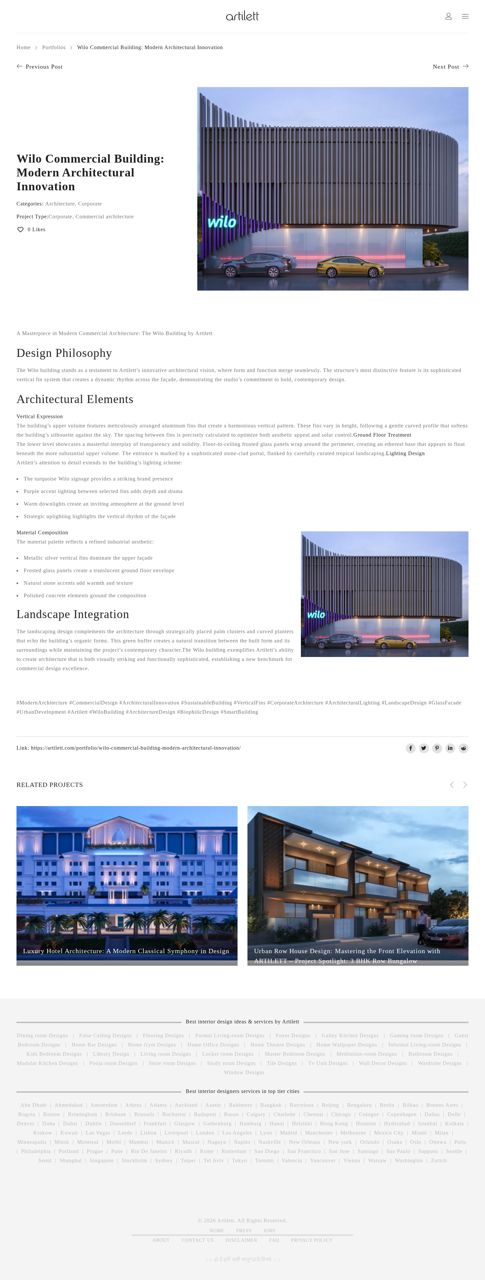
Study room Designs (231, 1063)
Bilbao (410, 1105)
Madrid (288, 1133)
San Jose (339, 1151)
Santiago (368, 1151)
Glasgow (184, 1123)
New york (340, 1142)
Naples (242, 1142)
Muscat (191, 1142)
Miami (419, 1133)
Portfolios (54, 47)
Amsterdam (103, 1105)
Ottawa (437, 1142)
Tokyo (239, 1160)
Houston (366, 1123)
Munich (165, 1142)
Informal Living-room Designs (424, 1044)
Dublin (93, 1123)
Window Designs (244, 1072)
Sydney (164, 1160)
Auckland (186, 1105)
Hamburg (251, 1123)
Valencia (292, 1160)
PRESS (244, 1230)
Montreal (88, 1142)
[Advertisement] (170, 1187)
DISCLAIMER (241, 1240)
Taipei (188, 1160)
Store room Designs (172, 1063)
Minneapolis (32, 1142)
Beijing (330, 1105)
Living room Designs (166, 1054)
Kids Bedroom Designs (54, 1054)
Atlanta (158, 1105)
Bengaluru (359, 1105)
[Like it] (227, 962)
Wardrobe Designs (440, 1063)
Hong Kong (334, 1123)
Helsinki (302, 1123)
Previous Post (44, 66)
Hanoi (277, 1123)
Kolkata (454, 1123)
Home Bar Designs (94, 1044)
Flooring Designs (163, 1035)
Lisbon (148, 1133)
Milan (442, 1133)
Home (23, 47)
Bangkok (271, 1105)
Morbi (114, 1142)
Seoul (45, 1160)
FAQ (274, 1240)
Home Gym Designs (152, 1044)
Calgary (256, 1114)
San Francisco (304, 1151)
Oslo (415, 1142)
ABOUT (161, 1240)
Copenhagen (402, 1114)
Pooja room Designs (113, 1063)
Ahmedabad (68, 1105)
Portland (69, 1151)
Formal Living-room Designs (230, 1035)
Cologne (369, 1114)
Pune (117, 1151)
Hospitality (97, 962)
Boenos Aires (442, 1105)
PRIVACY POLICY (312, 1240)
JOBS (269, 1230)
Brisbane (115, 1114)
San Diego (266, 1151)
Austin (213, 1105)
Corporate (90, 203)
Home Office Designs (213, 1044)
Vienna (351, 1160)
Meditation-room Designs (367, 1054)
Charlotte (285, 1114)
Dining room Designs (42, 1035)
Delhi (454, 1114)
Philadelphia (36, 1151)
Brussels (144, 1114)
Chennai (313, 1114)
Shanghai (71, 1160)
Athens (133, 1105)
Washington (409, 1160)
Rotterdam (234, 1151)
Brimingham (82, 1114)
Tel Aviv (214, 1160)
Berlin (387, 1105)
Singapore (102, 1160)
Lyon (266, 1133)
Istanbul (427, 1123)
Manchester (319, 1133)
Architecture (60, 203)
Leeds (125, 1133)
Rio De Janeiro (149, 1151)
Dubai (70, 1123)
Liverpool (176, 1133)
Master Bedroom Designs (295, 1054)
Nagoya (217, 1142)
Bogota (26, 1114)
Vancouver (323, 1160)
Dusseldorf (123, 1123)
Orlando (369, 1142)
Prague (95, 1151)
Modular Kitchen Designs (47, 1063)
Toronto (264, 1160)
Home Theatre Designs (277, 1044)
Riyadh (183, 1151)
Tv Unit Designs (328, 1063)
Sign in (448, 17)
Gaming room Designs (416, 1035)
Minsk (61, 1142)
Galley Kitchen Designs (350, 1035)
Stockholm (134, 1160)
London (205, 1133)
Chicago (341, 1114)
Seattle (454, 1151)
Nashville (269, 1142)
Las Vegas (98, 1133)
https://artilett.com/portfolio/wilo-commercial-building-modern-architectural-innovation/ (136, 748)
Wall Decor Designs (383, 1063)
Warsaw (377, 1160)
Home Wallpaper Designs (346, 1044)
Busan (231, 1114)
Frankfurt (155, 1123)
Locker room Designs (228, 1054)
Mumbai (138, 1142)
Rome (207, 1151)
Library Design (111, 1054)
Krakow (42, 1133)
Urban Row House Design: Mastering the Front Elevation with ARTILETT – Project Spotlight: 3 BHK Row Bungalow (347, 955)
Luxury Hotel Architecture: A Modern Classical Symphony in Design (126, 950)
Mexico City (389, 1133)
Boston (51, 1114)
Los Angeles (237, 1133)
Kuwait (69, 1133)
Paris (460, 1142)
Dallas (432, 1114)
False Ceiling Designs (105, 1035)
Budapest (205, 1114)
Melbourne (353, 1133)
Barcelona (302, 1105)
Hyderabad (397, 1123)
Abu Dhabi (33, 1105)
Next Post (446, 66)
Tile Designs (282, 1063)
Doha (48, 1123)
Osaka (394, 1142)
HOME (217, 1230)
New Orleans (304, 1142)
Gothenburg (217, 1123)
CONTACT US (198, 1240)
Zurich (439, 1160)
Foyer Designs (293, 1035)
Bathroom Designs (430, 1054)
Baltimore (240, 1105)
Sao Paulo (398, 1151)
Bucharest (174, 1114)
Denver (25, 1123)
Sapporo (428, 1151)
